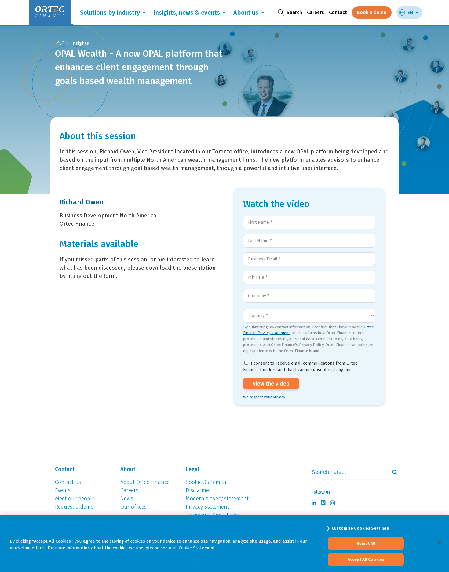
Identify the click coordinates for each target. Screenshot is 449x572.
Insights (80, 43)
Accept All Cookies (366, 559)
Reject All (365, 543)
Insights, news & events (186, 12)
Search (392, 472)
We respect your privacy (264, 397)
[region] (224, 543)
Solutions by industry (110, 12)
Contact (338, 12)
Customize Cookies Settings (360, 528)
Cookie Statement (197, 548)
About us (245, 12)
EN (410, 12)
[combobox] (347, 472)
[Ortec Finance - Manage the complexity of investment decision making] (59, 43)
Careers (315, 12)
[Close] (439, 542)
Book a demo (372, 12)
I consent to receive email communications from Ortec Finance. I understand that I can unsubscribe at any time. (300, 366)
